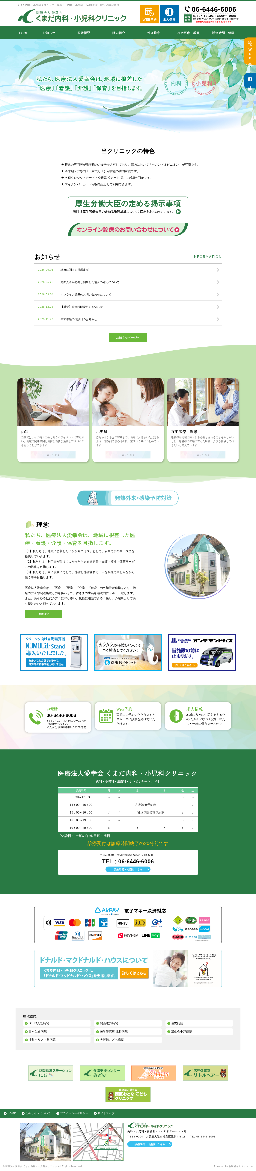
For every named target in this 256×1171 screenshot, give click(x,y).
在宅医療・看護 (188, 32)
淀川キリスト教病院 (42, 1039)
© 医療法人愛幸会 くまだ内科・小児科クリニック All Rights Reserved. (43, 1166)
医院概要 (83, 32)
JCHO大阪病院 (39, 1023)
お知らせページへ (128, 337)
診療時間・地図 (223, 32)
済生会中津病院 (181, 1031)
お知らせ (49, 32)
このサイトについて (38, 1113)
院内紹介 (118, 32)
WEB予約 (250, 55)
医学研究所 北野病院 (114, 1031)
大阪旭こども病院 (112, 1039)
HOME (23, 32)
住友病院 (177, 1023)
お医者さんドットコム (241, 1166)
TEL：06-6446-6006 (128, 861)
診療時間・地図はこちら (128, 869)
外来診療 (153, 32)
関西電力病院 (109, 1023)
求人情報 (250, 84)
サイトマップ (106, 1113)
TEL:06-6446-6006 (203, 1136)
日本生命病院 (38, 1031)
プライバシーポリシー (74, 1113)
